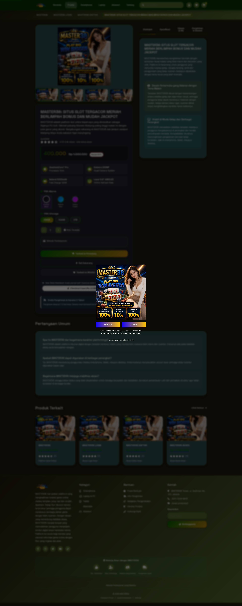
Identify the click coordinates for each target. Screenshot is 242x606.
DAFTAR (108, 324)
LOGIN (134, 324)
